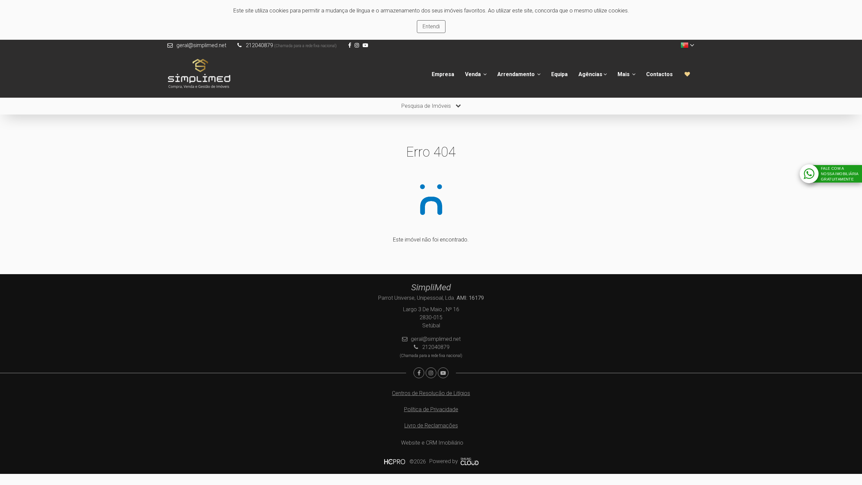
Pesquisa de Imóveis (426, 106)
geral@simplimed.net (201, 45)
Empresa (443, 74)
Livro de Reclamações (431, 425)
